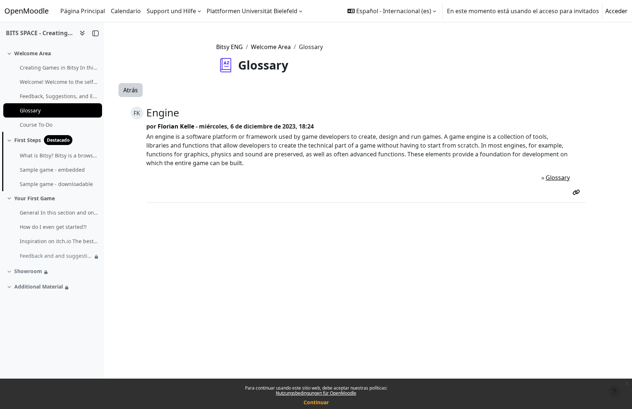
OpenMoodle (26, 11)
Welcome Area (32, 53)
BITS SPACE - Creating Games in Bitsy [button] (40, 33)
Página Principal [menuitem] (82, 11)
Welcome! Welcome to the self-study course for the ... (59, 81)
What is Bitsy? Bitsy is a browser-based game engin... (59, 155)
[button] (392, 11)
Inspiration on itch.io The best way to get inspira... (59, 241)
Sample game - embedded (52, 169)
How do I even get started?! (53, 226)
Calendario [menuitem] (126, 11)
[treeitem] (52, 89)
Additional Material (38, 286)
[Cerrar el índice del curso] (95, 33)
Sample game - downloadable (56, 184)
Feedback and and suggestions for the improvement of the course (56, 255)
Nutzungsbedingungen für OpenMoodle (316, 393)
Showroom (28, 271)
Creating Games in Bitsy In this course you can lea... (59, 67)
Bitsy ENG (229, 47)
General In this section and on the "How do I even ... (59, 212)
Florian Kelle (176, 126)
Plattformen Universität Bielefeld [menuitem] (252, 11)
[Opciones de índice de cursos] (82, 33)
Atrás (130, 90)
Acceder (616, 11)
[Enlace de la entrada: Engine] (577, 192)
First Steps (27, 140)
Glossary (30, 110)
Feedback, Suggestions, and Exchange (59, 96)
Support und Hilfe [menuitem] (171, 11)
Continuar (316, 402)
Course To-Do (36, 124)
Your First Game (34, 198)
